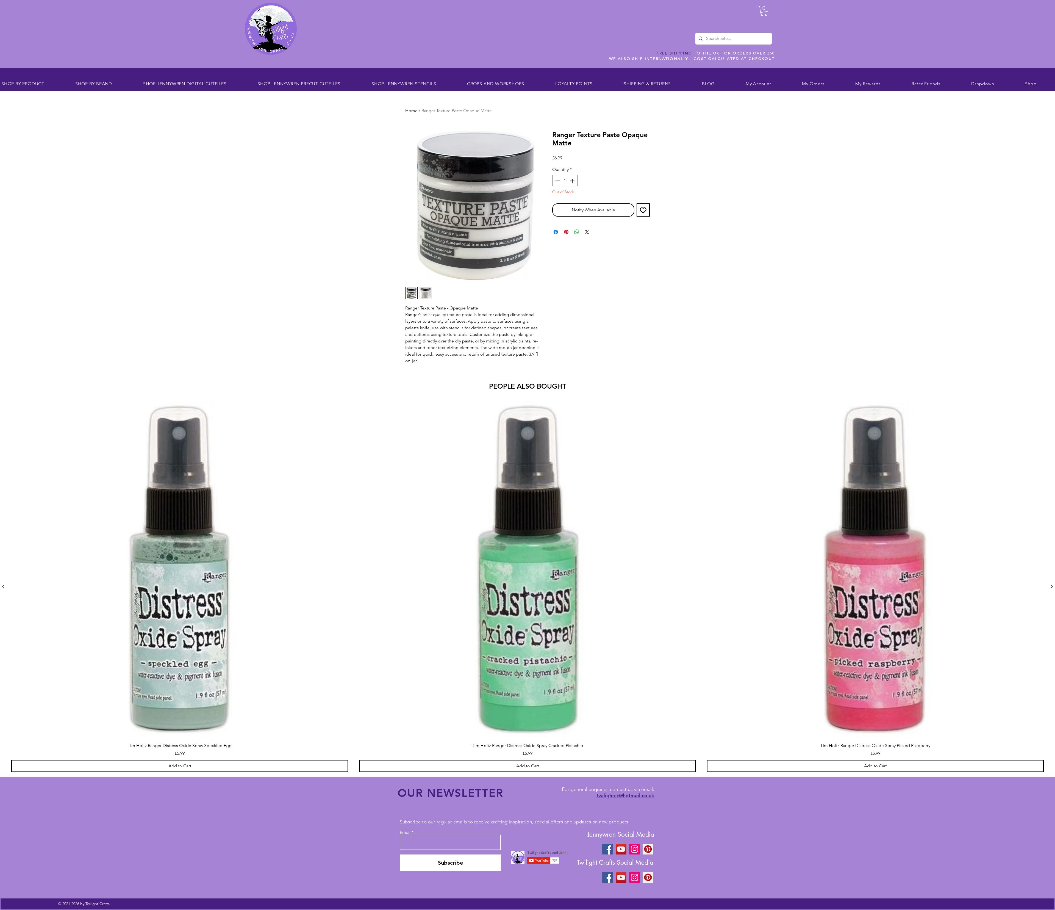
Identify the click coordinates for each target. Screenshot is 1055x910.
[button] (764, 11)
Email (405, 832)
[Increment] (573, 180)
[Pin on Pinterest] (566, 232)
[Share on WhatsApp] (576, 232)
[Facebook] (607, 849)
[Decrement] (557, 180)
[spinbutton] (565, 180)
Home (411, 110)
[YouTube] (621, 849)
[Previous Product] (3, 586)
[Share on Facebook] (556, 232)
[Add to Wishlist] (643, 210)
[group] (527, 586)
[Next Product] (1051, 586)
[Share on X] (587, 232)
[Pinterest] (648, 849)
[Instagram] (634, 849)
